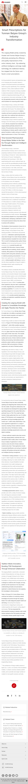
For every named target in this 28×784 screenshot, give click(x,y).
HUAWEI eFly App (9, 767)
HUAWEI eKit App (9, 764)
